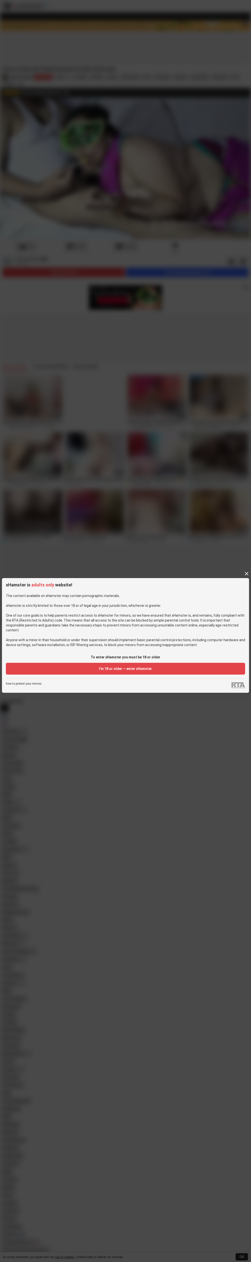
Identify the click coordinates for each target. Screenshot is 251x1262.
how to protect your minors (24, 683)
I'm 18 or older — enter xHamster (125, 669)
